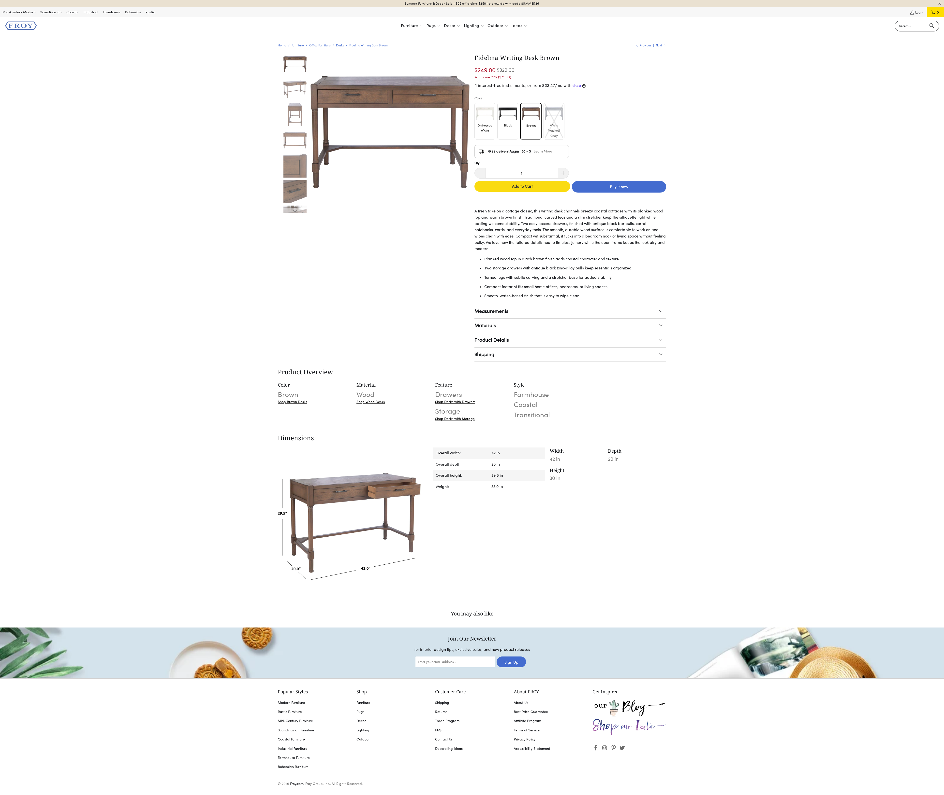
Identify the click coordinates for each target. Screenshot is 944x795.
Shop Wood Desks (370, 402)
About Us (521, 702)
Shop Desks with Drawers (455, 402)
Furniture (363, 702)
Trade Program (447, 721)
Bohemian (133, 12)
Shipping (484, 354)
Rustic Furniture (290, 712)
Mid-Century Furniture (295, 721)
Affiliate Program (527, 721)
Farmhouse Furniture (294, 757)
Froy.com (297, 783)
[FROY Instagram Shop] (629, 734)
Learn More (543, 151)
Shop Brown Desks (292, 402)
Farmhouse (111, 12)
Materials (485, 325)
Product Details (491, 340)
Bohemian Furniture (293, 767)
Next (659, 45)
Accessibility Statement (532, 748)
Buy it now (619, 186)
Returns (441, 712)
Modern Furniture (291, 702)
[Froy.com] (21, 26)
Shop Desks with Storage (455, 419)
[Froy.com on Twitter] (622, 748)
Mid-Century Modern (18, 12)
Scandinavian (50, 12)
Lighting (362, 730)
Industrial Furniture (292, 748)
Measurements (491, 311)
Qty (477, 163)
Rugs (360, 712)
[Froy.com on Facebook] (596, 748)
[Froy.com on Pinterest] (613, 748)
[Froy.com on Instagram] (605, 748)
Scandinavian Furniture (296, 730)
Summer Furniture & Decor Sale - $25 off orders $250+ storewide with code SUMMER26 (472, 3)
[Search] (931, 26)
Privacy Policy (524, 739)
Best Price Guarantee (531, 712)
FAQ (438, 730)
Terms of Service (527, 730)
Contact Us (444, 739)
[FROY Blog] (629, 715)
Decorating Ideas (449, 748)
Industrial (91, 12)
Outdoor (363, 739)
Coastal (72, 12)
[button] (412, 26)
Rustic (150, 12)
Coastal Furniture (291, 739)
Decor (361, 721)
